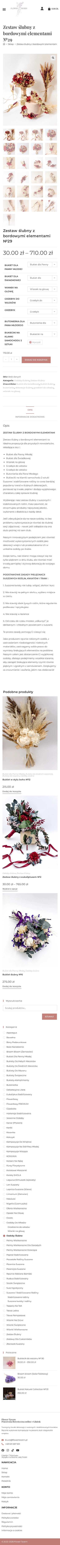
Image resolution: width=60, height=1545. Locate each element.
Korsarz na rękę (14, 1161)
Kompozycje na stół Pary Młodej (22, 1146)
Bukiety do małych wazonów (21, 1061)
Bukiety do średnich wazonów (39, 774)
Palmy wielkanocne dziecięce (21, 1250)
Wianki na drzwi (14, 1320)
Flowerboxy (12, 1099)
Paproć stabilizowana (17, 1255)
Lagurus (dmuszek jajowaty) (21, 1180)
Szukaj (49, 1016)
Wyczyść (36, 342)
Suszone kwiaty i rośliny (19, 1301)
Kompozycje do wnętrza (18, 1142)
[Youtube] (17, 1450)
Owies (9, 1218)
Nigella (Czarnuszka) (16, 1203)
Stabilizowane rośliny (18, 1297)
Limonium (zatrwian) (17, 1194)
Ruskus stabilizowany (17, 1278)
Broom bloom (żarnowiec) (19, 1051)
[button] (4, 9)
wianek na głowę (11, 391)
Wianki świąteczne (16, 1325)
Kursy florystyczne (15, 1165)
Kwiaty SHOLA (13, 1175)
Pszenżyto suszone (16, 1269)
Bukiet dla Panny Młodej (13, 774)
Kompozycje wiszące (17, 1151)
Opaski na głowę (15, 1213)
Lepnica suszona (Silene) (19, 1189)
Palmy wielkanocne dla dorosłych (23, 1245)
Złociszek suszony (15, 1344)
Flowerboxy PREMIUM (17, 1104)
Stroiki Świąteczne (15, 1283)
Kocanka (10, 1132)
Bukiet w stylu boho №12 (16, 779)
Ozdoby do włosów (16, 1222)
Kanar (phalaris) (14, 1123)
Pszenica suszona (15, 1264)
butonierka (8, 387)
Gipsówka (11, 1108)
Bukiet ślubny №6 (12, 974)
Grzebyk (10, 310)
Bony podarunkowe (16, 1042)
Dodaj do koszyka (36, 360)
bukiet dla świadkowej (28, 384)
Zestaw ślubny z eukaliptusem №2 (21, 877)
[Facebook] (3, 1450)
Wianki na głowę (16, 1231)
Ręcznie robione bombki (19, 1273)
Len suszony (12, 1184)
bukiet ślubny (47, 384)
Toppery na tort (14, 1306)
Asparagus (11, 1032)
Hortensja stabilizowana (18, 1113)
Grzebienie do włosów (19, 1227)
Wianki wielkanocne (17, 1329)
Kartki (9, 1127)
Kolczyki (10, 1137)
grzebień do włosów (44, 387)
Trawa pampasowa (15, 1315)
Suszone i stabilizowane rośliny (22, 1292)
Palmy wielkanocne (16, 1240)
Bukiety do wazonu (11, 776)
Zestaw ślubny (37, 380)
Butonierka (12, 1085)
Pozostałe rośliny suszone (19, 1259)
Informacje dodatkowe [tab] (30, 417)
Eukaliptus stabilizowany (19, 1094)
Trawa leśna (12, 1310)
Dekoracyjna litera (15, 1089)
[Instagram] (7, 1450)
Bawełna (10, 1037)
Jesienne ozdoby (15, 1118)
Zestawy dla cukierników (19, 1339)
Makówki (11, 1199)
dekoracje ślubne (24, 387)
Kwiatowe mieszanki (16, 1170)
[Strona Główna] (4, 44)
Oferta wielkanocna (16, 1208)
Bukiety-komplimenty (17, 1080)
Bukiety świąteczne (16, 1075)
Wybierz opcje (10, 889)
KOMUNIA (11, 1156)
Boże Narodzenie (15, 1047)
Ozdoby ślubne (21, 380)
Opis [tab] (30, 410)
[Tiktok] (12, 1450)
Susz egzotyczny (14, 1288)
